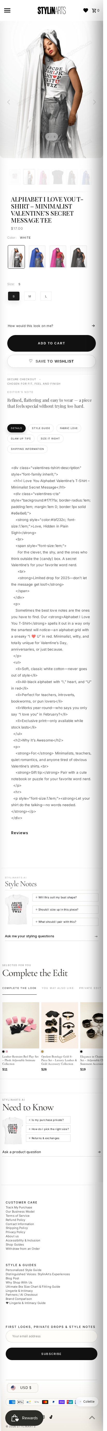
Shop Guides (15, 1244)
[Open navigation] (18, 10)
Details (16, 428)
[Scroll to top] (92, 1417)
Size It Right (50, 438)
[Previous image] (9, 102)
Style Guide (41, 428)
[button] (3, 1051)
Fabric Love (69, 428)
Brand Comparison (19, 1299)
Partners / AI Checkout (22, 1294)
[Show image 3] (43, 177)
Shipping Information (27, 448)
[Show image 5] (72, 177)
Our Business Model (20, 1211)
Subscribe (51, 1353)
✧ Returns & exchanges (44, 1138)
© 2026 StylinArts (21, 1426)
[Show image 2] (29, 177)
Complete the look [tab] (19, 988)
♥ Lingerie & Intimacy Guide (26, 1303)
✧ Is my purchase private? (46, 1119)
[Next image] (94, 102)
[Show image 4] (58, 177)
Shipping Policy (17, 1228)
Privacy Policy (15, 1232)
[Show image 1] (15, 177)
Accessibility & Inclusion (23, 1240)
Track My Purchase (19, 1207)
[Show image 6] (86, 177)
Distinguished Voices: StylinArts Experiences (38, 1274)
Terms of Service (18, 1216)
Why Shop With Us (19, 1282)
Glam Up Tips (21, 438)
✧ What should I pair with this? (55, 922)
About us (12, 1236)
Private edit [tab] (90, 988)
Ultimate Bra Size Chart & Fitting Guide (33, 1286)
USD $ (25, 1387)
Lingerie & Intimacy (19, 1290)
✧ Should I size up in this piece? (56, 909)
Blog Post (12, 1278)
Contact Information (20, 1224)
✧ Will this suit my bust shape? (56, 897)
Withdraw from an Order (23, 1248)
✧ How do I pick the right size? (49, 1129)
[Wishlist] (86, 10)
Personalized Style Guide (24, 1270)
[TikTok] (50, 1417)
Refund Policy (15, 1219)
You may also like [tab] (58, 988)
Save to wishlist (55, 361)
